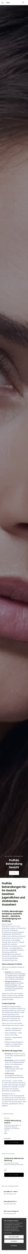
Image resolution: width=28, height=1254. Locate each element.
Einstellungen (14, 1245)
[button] (2, 2)
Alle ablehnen (14, 1241)
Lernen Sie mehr (8, 1232)
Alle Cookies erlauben (14, 1236)
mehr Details (7, 1138)
